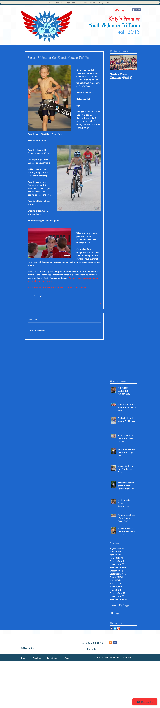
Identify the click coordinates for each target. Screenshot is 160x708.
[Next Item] (133, 63)
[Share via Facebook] (29, 296)
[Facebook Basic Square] (111, 628)
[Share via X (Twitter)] (35, 296)
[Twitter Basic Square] (115, 628)
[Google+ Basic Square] (118, 628)
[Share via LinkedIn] (41, 296)
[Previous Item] (114, 63)
